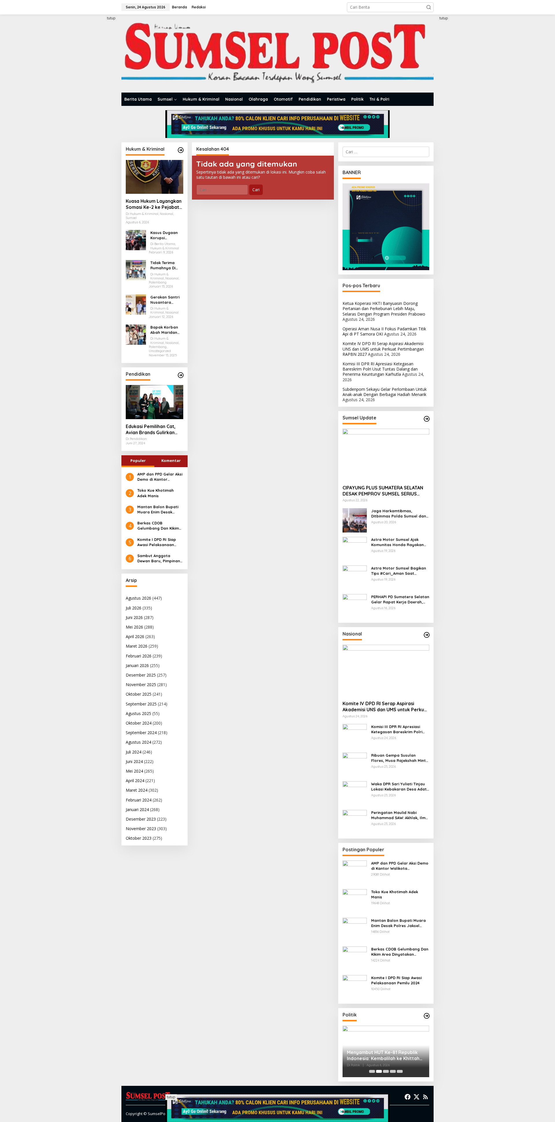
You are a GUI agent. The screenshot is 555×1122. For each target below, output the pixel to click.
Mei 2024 (134, 771)
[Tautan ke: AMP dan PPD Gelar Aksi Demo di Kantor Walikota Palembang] (355, 872)
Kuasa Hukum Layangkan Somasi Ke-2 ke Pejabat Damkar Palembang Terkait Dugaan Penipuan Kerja (154, 204)
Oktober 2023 (138, 838)
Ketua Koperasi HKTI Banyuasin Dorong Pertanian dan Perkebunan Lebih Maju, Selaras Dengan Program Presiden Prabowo (384, 308)
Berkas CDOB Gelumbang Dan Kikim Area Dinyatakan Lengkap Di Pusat (158, 526)
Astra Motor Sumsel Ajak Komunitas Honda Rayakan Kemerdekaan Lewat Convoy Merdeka (398, 542)
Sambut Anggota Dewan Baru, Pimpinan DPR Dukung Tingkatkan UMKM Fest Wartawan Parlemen (160, 558)
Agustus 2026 (138, 598)
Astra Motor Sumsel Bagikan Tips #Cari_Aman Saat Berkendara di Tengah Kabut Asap (398, 571)
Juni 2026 (134, 617)
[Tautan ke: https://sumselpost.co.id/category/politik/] (426, 1015)
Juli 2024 (133, 752)
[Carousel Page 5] (400, 1071)
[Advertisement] (99, 102)
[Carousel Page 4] (393, 1071)
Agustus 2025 (138, 713)
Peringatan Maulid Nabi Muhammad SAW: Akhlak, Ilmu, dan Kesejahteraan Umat (400, 815)
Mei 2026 (134, 627)
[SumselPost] (277, 53)
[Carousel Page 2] (379, 1071)
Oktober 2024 (138, 723)
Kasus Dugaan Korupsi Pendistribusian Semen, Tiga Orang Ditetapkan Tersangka (165, 235)
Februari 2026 (138, 656)
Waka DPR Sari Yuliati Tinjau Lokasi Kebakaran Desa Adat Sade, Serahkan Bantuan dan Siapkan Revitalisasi (399, 787)
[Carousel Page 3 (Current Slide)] (386, 1071)
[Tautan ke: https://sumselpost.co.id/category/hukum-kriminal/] (180, 150)
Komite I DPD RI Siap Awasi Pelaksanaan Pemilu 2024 (156, 542)
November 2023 (141, 828)
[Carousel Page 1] (372, 1071)
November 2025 (141, 684)
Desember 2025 (141, 675)
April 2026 (135, 636)
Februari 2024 (138, 800)
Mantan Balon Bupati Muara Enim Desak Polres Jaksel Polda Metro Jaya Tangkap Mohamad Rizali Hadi (157, 509)
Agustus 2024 (138, 742)
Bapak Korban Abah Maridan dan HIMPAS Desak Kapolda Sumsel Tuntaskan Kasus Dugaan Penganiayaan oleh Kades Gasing (166, 330)
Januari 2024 (137, 809)
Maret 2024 (136, 790)
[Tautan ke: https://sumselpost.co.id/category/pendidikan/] (180, 375)
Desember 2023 (141, 819)
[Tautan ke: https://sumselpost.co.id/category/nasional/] (426, 634)
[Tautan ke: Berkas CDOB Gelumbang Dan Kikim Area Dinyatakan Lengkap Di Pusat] (355, 958)
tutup (111, 18)
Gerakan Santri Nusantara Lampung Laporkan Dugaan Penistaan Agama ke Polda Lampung (166, 300)
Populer (138, 460)
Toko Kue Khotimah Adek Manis (155, 493)
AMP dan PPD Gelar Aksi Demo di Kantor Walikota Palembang (159, 477)
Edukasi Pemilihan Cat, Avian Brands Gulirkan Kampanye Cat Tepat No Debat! (153, 429)
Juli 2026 (133, 608)
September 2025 (141, 704)
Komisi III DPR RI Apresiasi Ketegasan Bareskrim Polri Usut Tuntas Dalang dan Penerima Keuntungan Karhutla (380, 369)
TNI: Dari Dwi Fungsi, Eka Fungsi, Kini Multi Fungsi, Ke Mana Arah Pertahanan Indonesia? (382, 1055)
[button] (429, 7)
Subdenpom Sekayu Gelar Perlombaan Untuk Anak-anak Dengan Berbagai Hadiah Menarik (385, 391)
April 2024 (135, 780)
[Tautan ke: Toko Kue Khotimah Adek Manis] (355, 901)
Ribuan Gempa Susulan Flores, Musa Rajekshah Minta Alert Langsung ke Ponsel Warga (399, 758)
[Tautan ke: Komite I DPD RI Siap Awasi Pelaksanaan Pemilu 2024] (355, 987)
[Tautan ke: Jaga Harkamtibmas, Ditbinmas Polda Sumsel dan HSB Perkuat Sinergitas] (355, 519)
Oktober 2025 (138, 694)
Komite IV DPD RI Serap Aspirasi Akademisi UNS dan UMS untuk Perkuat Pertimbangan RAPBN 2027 (383, 349)
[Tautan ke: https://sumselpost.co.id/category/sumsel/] (426, 418)
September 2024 (141, 732)
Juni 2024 (134, 761)
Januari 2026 (137, 665)
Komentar (171, 460)
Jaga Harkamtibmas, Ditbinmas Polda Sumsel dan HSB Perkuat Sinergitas (398, 514)
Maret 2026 (136, 646)
